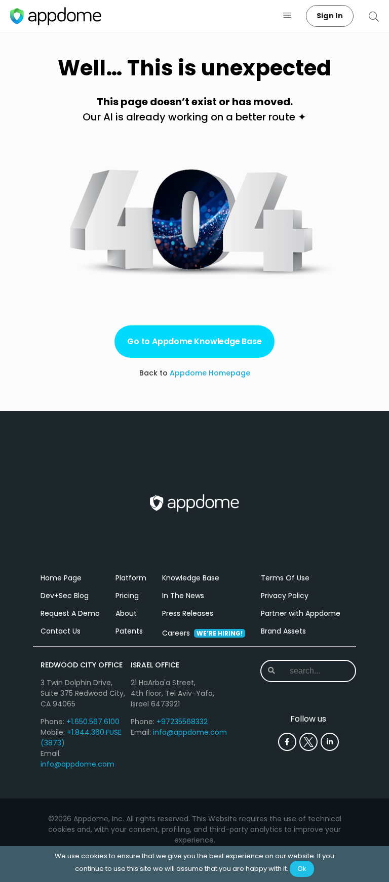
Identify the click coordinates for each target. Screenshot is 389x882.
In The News (183, 596)
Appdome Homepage (210, 373)
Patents (129, 631)
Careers (202, 633)
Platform (130, 578)
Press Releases (187, 613)
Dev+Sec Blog (65, 596)
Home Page (61, 578)
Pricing (127, 596)
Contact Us (61, 631)
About (126, 613)
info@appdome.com (77, 764)
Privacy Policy (284, 596)
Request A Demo (70, 613)
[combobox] (314, 671)
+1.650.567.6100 (93, 722)
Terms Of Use (285, 578)
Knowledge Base (190, 578)
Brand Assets (283, 631)
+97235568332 (182, 722)
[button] (287, 16)
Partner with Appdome (300, 613)
